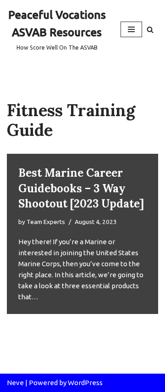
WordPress (85, 382)
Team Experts (46, 221)
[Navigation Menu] (131, 29)
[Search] (150, 29)
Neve (15, 382)
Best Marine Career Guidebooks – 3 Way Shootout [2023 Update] (81, 188)
